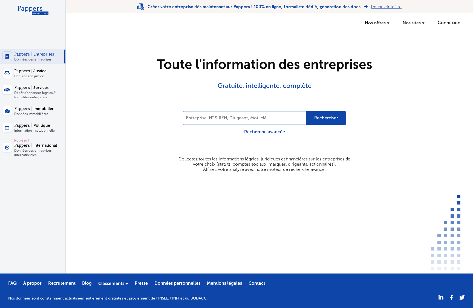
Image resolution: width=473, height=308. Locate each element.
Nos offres (376, 22)
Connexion (449, 22)
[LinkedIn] (441, 298)
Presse (141, 283)
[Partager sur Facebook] (451, 298)
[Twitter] (462, 298)
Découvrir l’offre (386, 6)
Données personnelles (177, 283)
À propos (32, 283)
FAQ (12, 283)
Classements (111, 283)
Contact (257, 283)
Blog (87, 283)
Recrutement (62, 283)
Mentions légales (224, 283)
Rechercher (326, 117)
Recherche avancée (264, 131)
